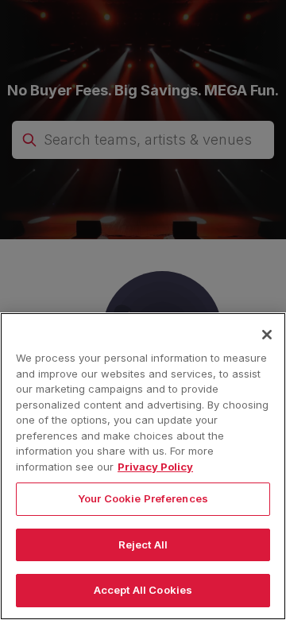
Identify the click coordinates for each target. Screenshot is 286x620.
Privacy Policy (155, 466)
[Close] (266, 334)
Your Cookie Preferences (143, 498)
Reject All (143, 544)
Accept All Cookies (143, 589)
